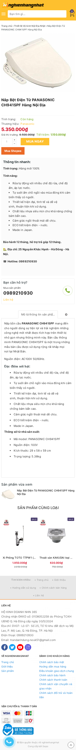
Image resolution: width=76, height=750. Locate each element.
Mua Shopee (13, 151)
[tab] (38, 314)
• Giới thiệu (59, 579)
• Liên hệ (38, 595)
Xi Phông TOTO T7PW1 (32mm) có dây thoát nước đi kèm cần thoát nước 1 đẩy (20, 557)
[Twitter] (12, 647)
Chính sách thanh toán (53, 679)
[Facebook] (4, 647)
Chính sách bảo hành (52, 675)
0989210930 (18, 293)
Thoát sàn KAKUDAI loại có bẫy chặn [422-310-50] (56, 557)
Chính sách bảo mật (51, 662)
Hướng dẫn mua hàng (52, 666)
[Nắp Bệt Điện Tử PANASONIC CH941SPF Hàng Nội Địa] (8, 494)
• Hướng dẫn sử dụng (23, 587)
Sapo (45, 746)
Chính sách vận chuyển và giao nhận (55, 686)
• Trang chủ (41, 579)
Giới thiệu (7, 666)
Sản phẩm (7, 670)
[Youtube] (20, 647)
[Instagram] (28, 647)
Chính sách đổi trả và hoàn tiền (56, 695)
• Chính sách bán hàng (53, 587)
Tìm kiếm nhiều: (21, 579)
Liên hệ (8, 299)
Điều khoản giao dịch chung (56, 670)
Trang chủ (7, 662)
